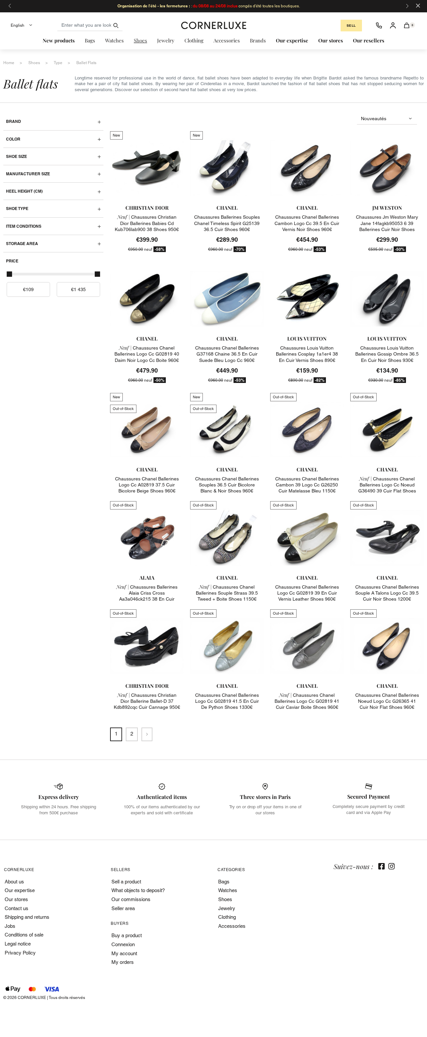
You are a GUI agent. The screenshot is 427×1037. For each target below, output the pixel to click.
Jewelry (226, 908)
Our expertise (20, 890)
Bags (224, 881)
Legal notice (18, 944)
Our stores (16, 899)
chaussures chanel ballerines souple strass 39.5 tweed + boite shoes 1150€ (227, 593)
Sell (351, 25)
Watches (227, 890)
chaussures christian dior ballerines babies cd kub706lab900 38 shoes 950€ (147, 223)
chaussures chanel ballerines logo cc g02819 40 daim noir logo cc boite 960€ (146, 354)
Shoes (225, 899)
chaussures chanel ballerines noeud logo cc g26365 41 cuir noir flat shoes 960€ (387, 701)
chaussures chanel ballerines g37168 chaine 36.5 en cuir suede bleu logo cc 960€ (227, 354)
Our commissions (130, 899)
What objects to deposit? (138, 890)
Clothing (227, 917)
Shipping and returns (27, 917)
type (58, 62)
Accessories (232, 926)
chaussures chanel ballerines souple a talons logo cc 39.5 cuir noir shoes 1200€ (387, 593)
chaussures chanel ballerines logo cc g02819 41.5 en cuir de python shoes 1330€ (227, 701)
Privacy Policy (20, 953)
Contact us (16, 908)
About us (14, 881)
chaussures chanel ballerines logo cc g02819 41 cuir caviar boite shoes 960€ (307, 701)
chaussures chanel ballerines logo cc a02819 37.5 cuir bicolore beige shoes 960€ (147, 484)
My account (124, 953)
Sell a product (126, 881)
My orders (122, 962)
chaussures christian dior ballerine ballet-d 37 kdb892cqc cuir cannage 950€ (147, 701)
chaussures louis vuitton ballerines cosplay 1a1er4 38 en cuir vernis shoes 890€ (307, 354)
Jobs (10, 926)
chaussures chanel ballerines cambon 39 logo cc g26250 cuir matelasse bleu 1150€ (307, 484)
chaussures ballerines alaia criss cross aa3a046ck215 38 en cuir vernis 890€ (146, 596)
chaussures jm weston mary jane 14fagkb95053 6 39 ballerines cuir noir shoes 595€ (387, 226)
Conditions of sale (24, 935)
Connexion (123, 944)
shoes (34, 62)
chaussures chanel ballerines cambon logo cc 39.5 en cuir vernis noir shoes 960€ (307, 223)
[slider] (9, 274)
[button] (407, 25)
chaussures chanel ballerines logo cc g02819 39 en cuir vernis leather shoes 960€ (307, 593)
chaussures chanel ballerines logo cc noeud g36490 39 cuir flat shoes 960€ (387, 488)
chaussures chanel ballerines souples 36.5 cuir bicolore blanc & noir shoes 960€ (227, 484)
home (8, 62)
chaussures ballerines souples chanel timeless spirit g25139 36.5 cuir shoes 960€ (227, 223)
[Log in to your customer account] (393, 25)
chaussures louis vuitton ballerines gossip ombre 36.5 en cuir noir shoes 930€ (387, 354)
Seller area (123, 908)
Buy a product (126, 935)
